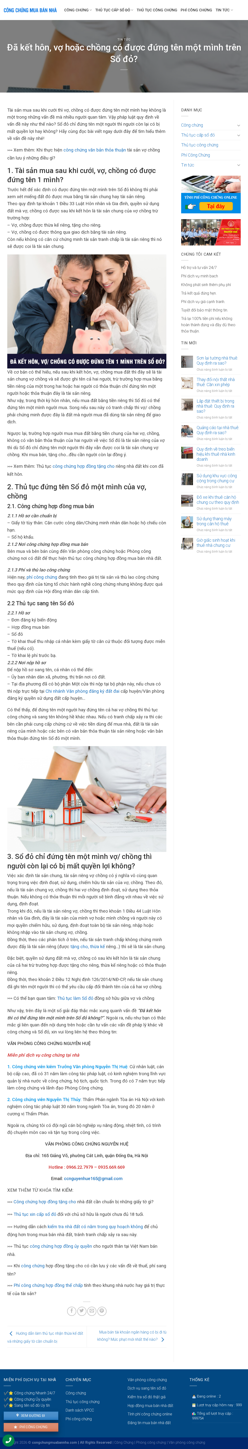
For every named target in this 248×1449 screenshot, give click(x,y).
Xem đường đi (32, 1416)
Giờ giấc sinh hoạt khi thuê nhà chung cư (216, 543)
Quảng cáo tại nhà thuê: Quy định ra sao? (218, 430)
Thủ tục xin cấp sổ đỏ (35, 1214)
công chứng (33, 1265)
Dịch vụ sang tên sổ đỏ (147, 1388)
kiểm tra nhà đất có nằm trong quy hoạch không (95, 1226)
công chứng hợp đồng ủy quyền (61, 1246)
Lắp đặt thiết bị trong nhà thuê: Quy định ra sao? (215, 406)
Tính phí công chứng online (150, 1414)
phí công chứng (42, 577)
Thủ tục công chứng (157, 10)
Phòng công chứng (151, 1443)
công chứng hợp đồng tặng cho (84, 466)
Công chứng (76, 10)
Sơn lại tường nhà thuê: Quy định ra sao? (217, 361)
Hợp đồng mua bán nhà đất (150, 1405)
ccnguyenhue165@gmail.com (93, 1178)
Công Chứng (123, 1443)
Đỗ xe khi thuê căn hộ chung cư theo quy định (218, 500)
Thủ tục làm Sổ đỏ (75, 998)
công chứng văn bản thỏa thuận (94, 149)
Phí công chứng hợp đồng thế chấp (48, 1285)
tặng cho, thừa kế (87, 946)
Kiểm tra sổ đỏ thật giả (147, 1397)
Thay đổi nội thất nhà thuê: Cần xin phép (216, 382)
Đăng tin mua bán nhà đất (149, 1422)
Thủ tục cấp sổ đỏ (112, 10)
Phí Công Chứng (196, 10)
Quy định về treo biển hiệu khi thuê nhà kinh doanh (216, 454)
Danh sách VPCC (80, 1410)
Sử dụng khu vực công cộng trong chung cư (217, 478)
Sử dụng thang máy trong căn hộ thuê (214, 521)
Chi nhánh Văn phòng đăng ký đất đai (82, 691)
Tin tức (223, 10)
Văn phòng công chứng (147, 1379)
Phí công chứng (33, 1427)
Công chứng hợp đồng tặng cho (45, 1201)
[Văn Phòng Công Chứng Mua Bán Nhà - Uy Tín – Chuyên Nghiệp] (30, 10)
